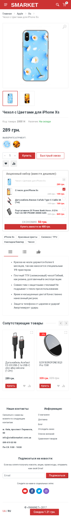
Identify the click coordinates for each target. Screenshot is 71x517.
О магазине (43, 415)
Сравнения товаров (47, 439)
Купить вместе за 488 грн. (35, 226)
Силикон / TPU (49, 237)
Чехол (31, 242)
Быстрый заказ (50, 155)
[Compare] (14, 163)
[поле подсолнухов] (14, 142)
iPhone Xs (9, 237)
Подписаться (57, 475)
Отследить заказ (46, 429)
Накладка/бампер (14, 242)
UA (4, 511)
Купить (27, 155)
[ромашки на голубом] (5, 142)
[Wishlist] (6, 163)
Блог (40, 424)
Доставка (42, 419)
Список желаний (46, 434)
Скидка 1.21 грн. (44, 512)
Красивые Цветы (27, 237)
